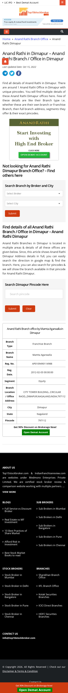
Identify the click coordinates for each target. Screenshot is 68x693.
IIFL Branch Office (49, 585)
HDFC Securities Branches (48, 615)
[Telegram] (5, 73)
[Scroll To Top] (62, 680)
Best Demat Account (27, 2)
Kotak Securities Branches (48, 595)
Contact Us (35, 682)
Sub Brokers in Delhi (50, 517)
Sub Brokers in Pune (50, 536)
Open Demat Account (35, 690)
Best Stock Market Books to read (15, 554)
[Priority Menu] (63, 2)
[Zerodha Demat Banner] (34, 22)
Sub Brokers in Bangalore (47, 527)
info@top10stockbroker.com (18, 638)
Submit (12, 213)
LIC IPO (8, 2)
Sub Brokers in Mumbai (52, 508)
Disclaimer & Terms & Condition (20, 671)
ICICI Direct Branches (50, 605)
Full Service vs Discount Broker (18, 510)
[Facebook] (18, 73)
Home (6, 39)
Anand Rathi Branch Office (31, 39)
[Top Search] (6, 31)
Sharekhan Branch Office (49, 576)
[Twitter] (12, 73)
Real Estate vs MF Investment (14, 521)
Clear (29, 308)
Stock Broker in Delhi (17, 585)
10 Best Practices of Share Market (16, 532)
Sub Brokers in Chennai (52, 545)
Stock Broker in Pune (16, 605)
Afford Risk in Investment (12, 543)
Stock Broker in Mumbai (13, 576)
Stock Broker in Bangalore (13, 595)
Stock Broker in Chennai (13, 615)
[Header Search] (62, 31)
